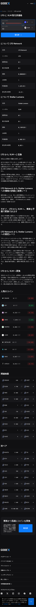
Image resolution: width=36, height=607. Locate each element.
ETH (5, 458)
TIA (27, 452)
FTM (27, 465)
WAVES (6, 502)
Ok (31, 601)
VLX (27, 399)
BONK (28, 508)
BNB (5, 405)
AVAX (27, 483)
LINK (27, 458)
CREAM (6, 380)
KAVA (6, 424)
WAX (27, 386)
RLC (27, 477)
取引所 (10, 11)
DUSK (6, 386)
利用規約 (6, 604)
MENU (31, 3)
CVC (5, 417)
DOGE (28, 424)
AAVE (28, 411)
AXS (27, 405)
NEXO (6, 496)
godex (4, 11)
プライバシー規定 (16, 604)
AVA (5, 483)
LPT (27, 392)
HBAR (6, 490)
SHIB (5, 508)
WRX (5, 392)
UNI (5, 411)
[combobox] (26, 3)
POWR (6, 399)
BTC (5, 430)
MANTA (6, 452)
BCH (27, 502)
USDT (28, 380)
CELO (6, 465)
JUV (5, 477)
